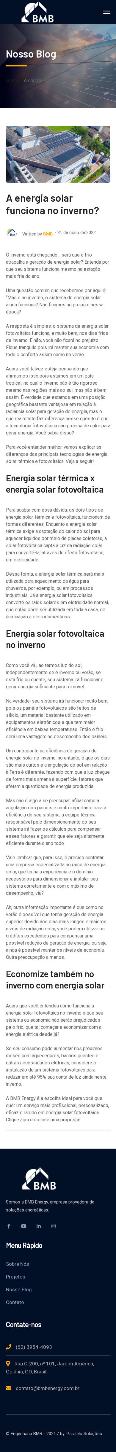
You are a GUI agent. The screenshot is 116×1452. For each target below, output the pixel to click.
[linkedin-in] (39, 1226)
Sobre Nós (17, 1264)
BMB (48, 234)
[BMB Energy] (40, 11)
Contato (15, 1302)
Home (12, 80)
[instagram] (54, 1226)
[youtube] (24, 1226)
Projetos (15, 1277)
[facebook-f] (9, 1226)
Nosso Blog (19, 1289)
